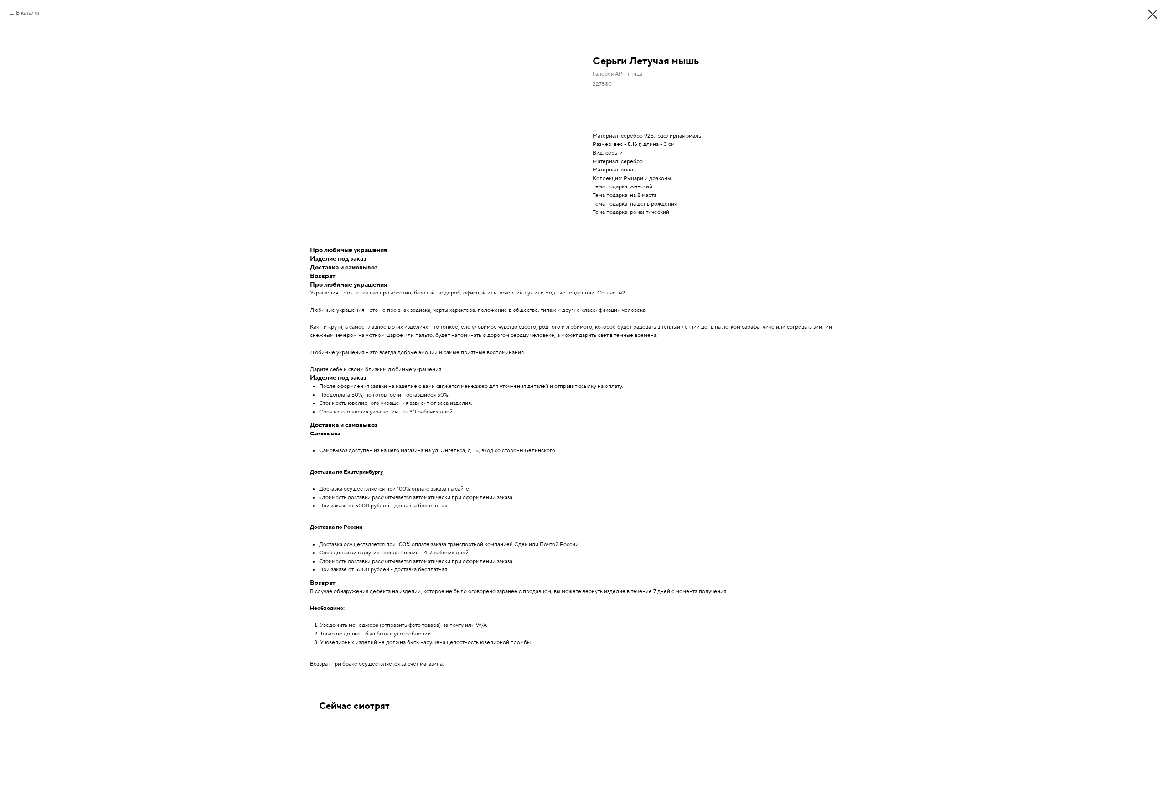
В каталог (28, 13)
